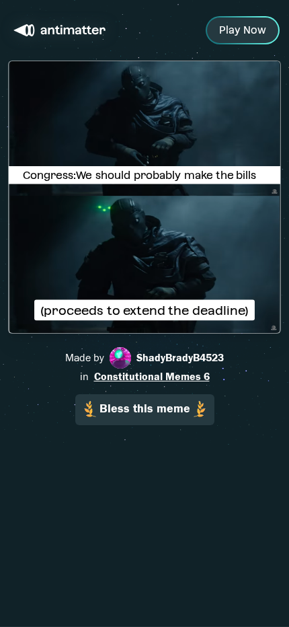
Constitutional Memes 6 (152, 377)
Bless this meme (144, 409)
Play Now (242, 30)
